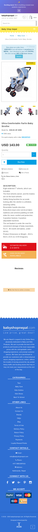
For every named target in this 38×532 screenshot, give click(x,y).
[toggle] (34, 29)
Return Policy (19, 432)
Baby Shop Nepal (9, 29)
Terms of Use (19, 425)
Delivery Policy (19, 429)
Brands (19, 414)
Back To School (19, 397)
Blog (19, 422)
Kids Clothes (19, 390)
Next (36, 112)
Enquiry (5, 172)
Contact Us (19, 411)
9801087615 (26, 137)
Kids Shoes (19, 394)
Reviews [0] (24, 169)
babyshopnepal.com (17, 516)
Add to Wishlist (8, 169)
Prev (1, 112)
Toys (19, 383)
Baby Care (19, 386)
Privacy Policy (19, 436)
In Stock (32, 145)
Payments (19, 439)
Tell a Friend (25, 172)
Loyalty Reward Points (19, 443)
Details (19, 56)
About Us (19, 407)
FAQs (19, 418)
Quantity (5, 150)
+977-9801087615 (18, 463)
